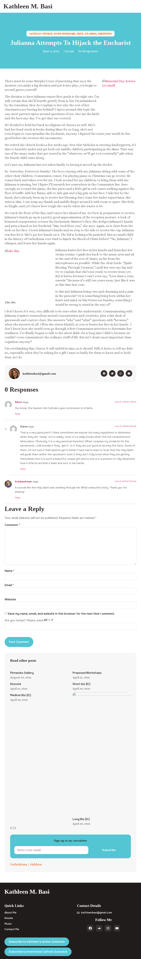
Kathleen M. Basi (27, 6)
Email (9, 585)
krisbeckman (23, 481)
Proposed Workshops (87, 673)
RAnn (18, 402)
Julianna (91, 33)
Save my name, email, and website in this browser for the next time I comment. (61, 613)
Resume (15, 684)
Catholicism (18, 864)
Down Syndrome (64, 33)
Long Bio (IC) (81, 819)
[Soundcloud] (99, 928)
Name (9, 571)
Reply (17, 414)
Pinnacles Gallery (22, 673)
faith (80, 33)
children (36, 864)
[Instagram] (108, 928)
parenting (105, 33)
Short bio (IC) (81, 684)
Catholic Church (40, 33)
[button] (136, 6)
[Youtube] (116, 928)
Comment (12, 525)
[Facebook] (90, 928)
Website (10, 599)
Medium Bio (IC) (20, 695)
